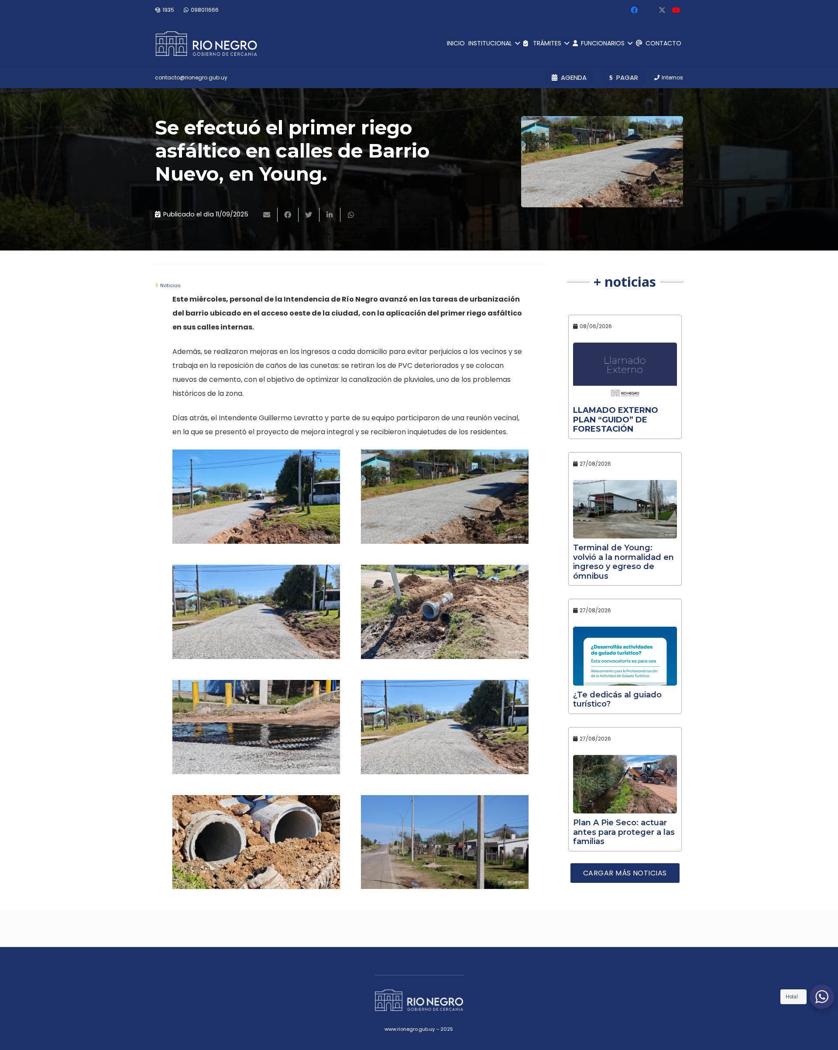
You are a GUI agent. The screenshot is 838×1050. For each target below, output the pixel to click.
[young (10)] (445, 612)
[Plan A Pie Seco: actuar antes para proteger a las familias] (625, 784)
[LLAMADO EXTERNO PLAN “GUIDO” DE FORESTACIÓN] (625, 372)
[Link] (206, 44)
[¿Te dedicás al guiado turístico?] (625, 656)
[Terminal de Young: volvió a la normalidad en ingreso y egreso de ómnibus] (625, 509)
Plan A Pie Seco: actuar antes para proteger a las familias (624, 832)
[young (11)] (256, 727)
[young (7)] (445, 842)
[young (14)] (445, 727)
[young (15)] (256, 842)
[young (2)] (256, 497)
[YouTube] (676, 10)
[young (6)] (445, 497)
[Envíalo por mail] (267, 215)
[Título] (662, 10)
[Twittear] (309, 215)
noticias (170, 285)
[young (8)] (256, 612)
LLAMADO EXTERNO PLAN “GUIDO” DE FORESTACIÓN (615, 419)
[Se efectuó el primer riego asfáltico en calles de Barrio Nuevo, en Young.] (602, 161)
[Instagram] (648, 10)
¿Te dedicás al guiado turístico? (617, 699)
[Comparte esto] (288, 215)
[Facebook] (634, 10)
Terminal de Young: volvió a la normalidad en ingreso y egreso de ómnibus (623, 562)
